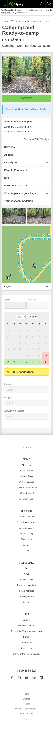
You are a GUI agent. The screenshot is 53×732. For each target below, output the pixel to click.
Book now (26, 98)
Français (26, 704)
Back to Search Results (35, 109)
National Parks (26, 476)
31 (14, 361)
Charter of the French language (26, 654)
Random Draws (26, 579)
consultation (6, 13)
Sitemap (26, 699)
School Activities (26, 591)
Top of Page (26, 447)
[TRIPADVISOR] (34, 677)
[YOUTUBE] (26, 677)
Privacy (26, 637)
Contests (26, 602)
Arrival (7, 299)
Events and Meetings (26, 585)
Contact (26, 545)
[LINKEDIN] (41, 677)
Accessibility (26, 648)
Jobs (26, 551)
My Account (26, 539)
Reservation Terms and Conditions (26, 631)
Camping (37, 21)
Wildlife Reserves (26, 482)
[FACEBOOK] (11, 677)
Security (26, 620)
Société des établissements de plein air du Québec (16, 4)
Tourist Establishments (26, 487)
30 (7, 361)
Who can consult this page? (26, 709)
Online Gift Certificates (27, 522)
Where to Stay (26, 470)
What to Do (26, 465)
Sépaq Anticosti (27, 493)
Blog (27, 568)
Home (5, 21)
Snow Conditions (26, 528)
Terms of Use (26, 642)
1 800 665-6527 (26, 670)
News (26, 574)
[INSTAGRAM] (19, 677)
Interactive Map (26, 534)
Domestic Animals (26, 625)
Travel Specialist (26, 596)
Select (10, 389)
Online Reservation (20, 21)
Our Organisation (26, 499)
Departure (31, 299)
